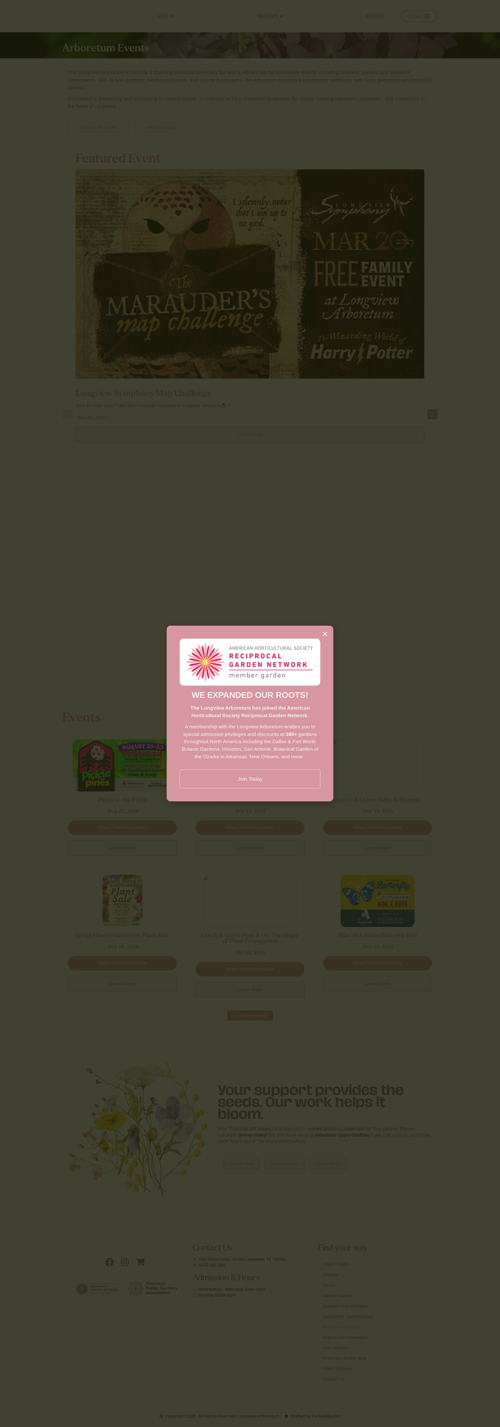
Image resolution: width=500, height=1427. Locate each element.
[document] (250, 713)
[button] (325, 634)
